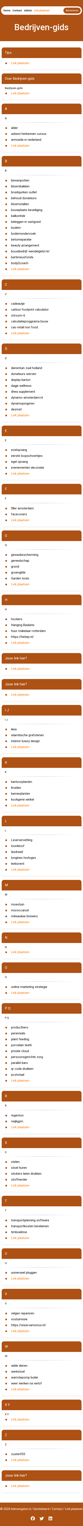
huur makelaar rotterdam (28, 631)
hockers (16, 619)
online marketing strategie (29, 987)
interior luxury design (25, 741)
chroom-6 (18, 315)
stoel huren (19, 1168)
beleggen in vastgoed (26, 222)
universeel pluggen (24, 1272)
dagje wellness (21, 386)
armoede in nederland (26, 140)
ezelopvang (19, 450)
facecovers (19, 514)
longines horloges (23, 858)
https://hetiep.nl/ (22, 637)
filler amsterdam (22, 508)
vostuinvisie (19, 1319)
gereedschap (20, 561)
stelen (15, 1162)
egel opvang (19, 462)
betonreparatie (21, 239)
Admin (28, 10)
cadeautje (18, 304)
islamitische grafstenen (27, 735)
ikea (14, 729)
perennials (18, 1033)
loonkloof (17, 846)
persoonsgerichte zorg (27, 1057)
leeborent (17, 864)
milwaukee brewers (24, 916)
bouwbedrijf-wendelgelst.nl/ (30, 251)
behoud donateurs (24, 198)
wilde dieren (19, 1366)
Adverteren (72, 10)
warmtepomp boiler (24, 1377)
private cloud (20, 1051)
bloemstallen (20, 204)
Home (6, 10)
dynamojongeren (22, 403)
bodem (16, 228)
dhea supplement (23, 392)
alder (14, 128)
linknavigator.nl (21, 1509)
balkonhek (18, 216)
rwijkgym (17, 1121)
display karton (20, 380)
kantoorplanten (21, 782)
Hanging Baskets (22, 625)
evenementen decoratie (27, 467)
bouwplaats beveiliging (26, 210)
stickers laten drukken (26, 1174)
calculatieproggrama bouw (29, 321)
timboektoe (19, 1232)
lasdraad (17, 852)
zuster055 (18, 1454)
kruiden (16, 788)
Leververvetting (21, 840)
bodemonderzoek (23, 233)
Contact (17, 10)
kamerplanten (20, 793)
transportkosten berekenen (30, 1226)
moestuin (17, 904)
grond (15, 566)
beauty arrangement (25, 245)
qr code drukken (22, 1069)
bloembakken (20, 186)
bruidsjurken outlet (24, 192)
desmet (16, 409)
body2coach (19, 263)
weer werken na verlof (26, 1383)
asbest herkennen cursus (28, 134)
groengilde (18, 572)
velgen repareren (22, 1313)
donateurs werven (23, 374)
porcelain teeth (21, 1045)
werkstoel (18, 1371)
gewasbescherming (24, 555)
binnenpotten (20, 180)
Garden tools (20, 578)
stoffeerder (19, 1179)
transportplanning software (30, 1220)
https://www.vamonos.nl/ (28, 1325)
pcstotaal (17, 1075)
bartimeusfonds (22, 257)
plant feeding (20, 1039)
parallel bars (19, 1063)
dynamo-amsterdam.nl (27, 397)
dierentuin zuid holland (26, 368)
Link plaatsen (42, 10)
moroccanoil (20, 910)
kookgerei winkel (22, 799)
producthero (19, 1027)
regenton (17, 1115)
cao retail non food (24, 327)
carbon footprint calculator (30, 309)
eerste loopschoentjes (27, 456)
